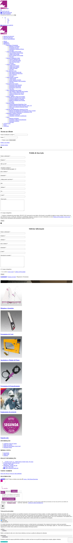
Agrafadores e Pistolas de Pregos (16, 49)
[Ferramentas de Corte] (11, 331)
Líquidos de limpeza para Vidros (16, 94)
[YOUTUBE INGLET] (1, 479)
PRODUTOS (6, 44)
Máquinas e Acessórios (14, 46)
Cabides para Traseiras (14, 65)
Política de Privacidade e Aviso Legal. (61, 216)
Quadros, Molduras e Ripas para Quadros (15, 96)
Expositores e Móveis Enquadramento (17, 119)
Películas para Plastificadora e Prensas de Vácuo (17, 109)
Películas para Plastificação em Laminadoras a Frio (20, 112)
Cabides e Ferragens (10, 64)
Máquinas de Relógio (14, 118)
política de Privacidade (20, 271)
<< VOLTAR (4, 276)
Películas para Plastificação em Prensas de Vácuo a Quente (22, 110)
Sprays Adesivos (13, 74)
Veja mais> (11, 50)
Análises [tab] (2, 529)
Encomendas (6, 453)
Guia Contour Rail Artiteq (15, 60)
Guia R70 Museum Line (14, 59)
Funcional (4, 520)
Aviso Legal (11, 271)
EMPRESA (6, 42)
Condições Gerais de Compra (10, 443)
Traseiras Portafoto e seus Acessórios (17, 81)
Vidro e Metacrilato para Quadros (13, 90)
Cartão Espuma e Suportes (12, 77)
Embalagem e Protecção (14, 114)
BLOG (5, 124)
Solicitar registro (4, 145)
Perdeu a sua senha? (5, 142)
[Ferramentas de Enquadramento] (11, 383)
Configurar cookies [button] (11, 502)
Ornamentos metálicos (14, 121)
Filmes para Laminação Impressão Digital (18, 106)
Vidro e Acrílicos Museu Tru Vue (16, 92)
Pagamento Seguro (7, 447)
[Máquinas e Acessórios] (11, 305)
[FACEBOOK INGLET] (4, 479)
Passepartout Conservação (15, 87)
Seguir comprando (9, 499)
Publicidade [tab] (3, 535)
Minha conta (6, 454)
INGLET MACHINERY (9, 39)
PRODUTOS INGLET (8, 36)
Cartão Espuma (12, 78)
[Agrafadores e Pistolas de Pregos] (11, 357)
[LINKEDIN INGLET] (2, 479)
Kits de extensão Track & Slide (16, 55)
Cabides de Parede (13, 68)
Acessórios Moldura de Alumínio (16, 99)
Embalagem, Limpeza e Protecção (14, 113)
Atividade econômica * (6, 167)
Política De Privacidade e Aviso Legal (11, 446)
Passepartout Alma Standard (15, 85)
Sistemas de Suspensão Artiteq (13, 58)
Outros (7, 117)
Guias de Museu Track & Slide (16, 53)
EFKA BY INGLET (8, 37)
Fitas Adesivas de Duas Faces (15, 73)
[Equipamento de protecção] (11, 409)
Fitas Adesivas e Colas (11, 70)
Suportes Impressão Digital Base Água (18, 104)
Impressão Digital (10, 103)
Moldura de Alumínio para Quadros (17, 97)
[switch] (1, 530)
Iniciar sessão (12, 140)
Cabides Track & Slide (14, 54)
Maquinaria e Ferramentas (12, 45)
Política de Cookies (7, 444)
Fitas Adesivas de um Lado (15, 72)
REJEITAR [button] (25, 502)
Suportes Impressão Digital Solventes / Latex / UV (20, 105)
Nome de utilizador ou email (7, 134)
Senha (2, 137)
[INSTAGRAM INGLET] (3, 479)
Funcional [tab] (3, 519)
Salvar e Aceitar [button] (4, 541)
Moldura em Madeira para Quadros (17, 100)
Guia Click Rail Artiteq (14, 61)
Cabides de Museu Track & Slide (13, 51)
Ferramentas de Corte (14, 47)
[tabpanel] (36, 525)
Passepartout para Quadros (12, 83)
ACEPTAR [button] (20, 502)
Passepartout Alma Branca (15, 86)
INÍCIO (5, 41)
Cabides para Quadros (14, 67)
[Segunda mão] (11, 435)
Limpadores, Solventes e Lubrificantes (17, 115)
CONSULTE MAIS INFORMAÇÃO (35, 502)
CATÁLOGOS (6, 123)
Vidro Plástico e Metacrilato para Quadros (18, 91)
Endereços (5, 455)
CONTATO (6, 126)
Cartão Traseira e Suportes (15, 79)
